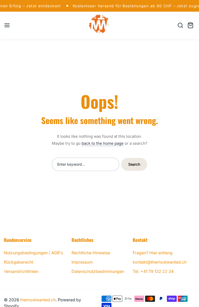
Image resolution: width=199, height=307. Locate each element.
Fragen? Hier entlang (153, 252)
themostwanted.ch (38, 299)
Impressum (82, 262)
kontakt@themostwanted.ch (160, 262)
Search (134, 164)
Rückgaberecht (18, 262)
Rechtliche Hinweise (91, 252)
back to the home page (103, 143)
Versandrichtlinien (21, 271)
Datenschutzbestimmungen (98, 271)
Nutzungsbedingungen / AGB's (33, 252)
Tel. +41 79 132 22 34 (153, 271)
